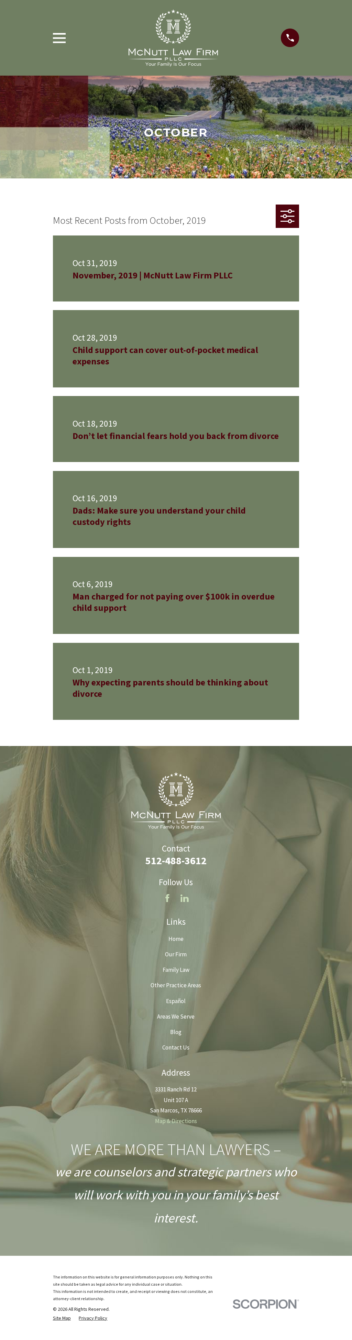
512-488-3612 (176, 860)
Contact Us (175, 1047)
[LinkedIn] (184, 898)
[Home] (173, 38)
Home (176, 939)
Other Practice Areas (176, 985)
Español (176, 1001)
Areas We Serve (176, 1016)
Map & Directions (176, 1121)
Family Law (176, 970)
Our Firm (176, 954)
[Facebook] (167, 898)
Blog (176, 1032)
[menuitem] (62, 1318)
